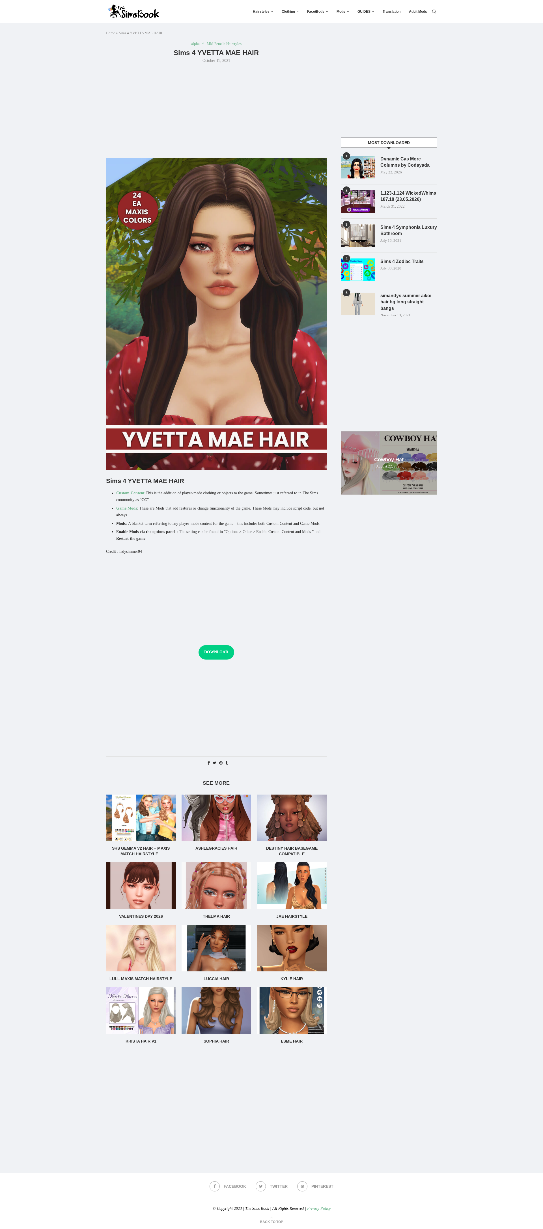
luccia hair (216, 978)
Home (110, 33)
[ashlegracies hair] (216, 818)
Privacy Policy (319, 1208)
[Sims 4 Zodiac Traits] (358, 269)
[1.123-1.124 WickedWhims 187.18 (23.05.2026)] (358, 201)
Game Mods (126, 508)
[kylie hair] (292, 948)
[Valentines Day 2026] (141, 885)
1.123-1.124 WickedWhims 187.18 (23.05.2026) (408, 196)
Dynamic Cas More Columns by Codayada (405, 162)
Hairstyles (261, 12)
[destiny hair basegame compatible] (292, 818)
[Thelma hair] (216, 885)
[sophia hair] (216, 1010)
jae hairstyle (291, 916)
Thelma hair (216, 916)
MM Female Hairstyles (224, 44)
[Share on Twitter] (214, 763)
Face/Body (315, 12)
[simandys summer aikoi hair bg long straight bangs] (358, 304)
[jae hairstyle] (292, 885)
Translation (391, 12)
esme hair (292, 1041)
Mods (341, 12)
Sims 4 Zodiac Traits (402, 261)
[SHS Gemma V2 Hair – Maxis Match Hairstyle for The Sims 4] (141, 818)
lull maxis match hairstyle (140, 978)
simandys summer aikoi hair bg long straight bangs (405, 302)
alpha (195, 44)
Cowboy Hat (389, 459)
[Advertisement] (216, 109)
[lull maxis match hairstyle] (141, 948)
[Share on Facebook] (209, 763)
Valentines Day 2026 (141, 916)
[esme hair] (292, 1010)
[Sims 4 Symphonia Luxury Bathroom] (358, 235)
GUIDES (363, 12)
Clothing (288, 12)
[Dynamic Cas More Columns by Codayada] (358, 167)
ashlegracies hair (216, 848)
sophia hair (216, 1041)
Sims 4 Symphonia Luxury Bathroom (408, 230)
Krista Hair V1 (141, 1041)
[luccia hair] (216, 948)
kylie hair (292, 978)
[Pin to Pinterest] (221, 763)
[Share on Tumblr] (226, 763)
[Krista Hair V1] (141, 1010)
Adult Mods (418, 12)
